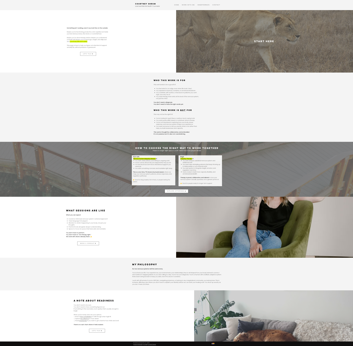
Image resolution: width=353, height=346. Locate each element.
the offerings (84, 319)
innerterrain (83, 321)
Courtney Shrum (145, 4)
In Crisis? (145, 344)
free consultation (86, 317)
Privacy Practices (138, 344)
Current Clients (152, 344)
